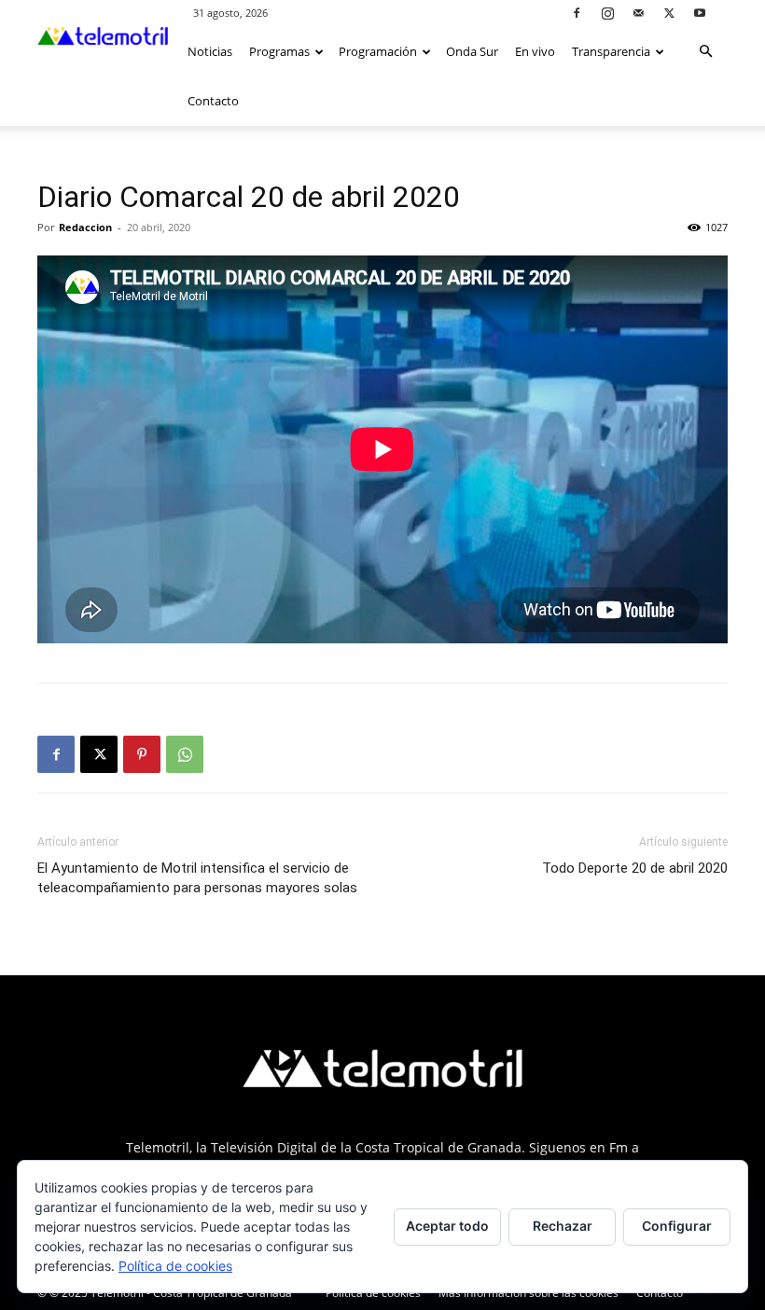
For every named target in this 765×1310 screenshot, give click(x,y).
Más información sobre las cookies (528, 1293)
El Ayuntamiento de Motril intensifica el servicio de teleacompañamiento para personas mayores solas (197, 878)
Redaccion (85, 227)
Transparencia (611, 51)
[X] (669, 12)
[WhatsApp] (184, 754)
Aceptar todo (447, 1226)
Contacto (213, 100)
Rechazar (562, 1226)
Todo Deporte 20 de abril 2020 (635, 868)
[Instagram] (607, 12)
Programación (378, 51)
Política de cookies (373, 1293)
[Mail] (638, 12)
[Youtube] (700, 12)
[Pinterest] (141, 754)
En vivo (535, 51)
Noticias (210, 51)
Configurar (677, 1226)
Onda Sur (472, 51)
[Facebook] (577, 12)
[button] (705, 52)
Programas (279, 51)
